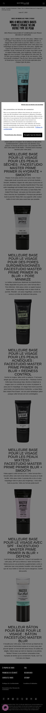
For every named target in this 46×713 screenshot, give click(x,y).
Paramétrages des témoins (13, 135)
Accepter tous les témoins (32, 135)
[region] (23, 121)
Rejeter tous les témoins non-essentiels (32, 104)
